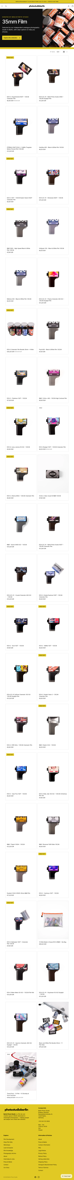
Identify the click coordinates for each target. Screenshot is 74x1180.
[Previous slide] (8, 75)
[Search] (6, 6)
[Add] (65, 91)
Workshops (7, 1145)
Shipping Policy (42, 1162)
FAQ (39, 1147)
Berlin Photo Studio (12, 1177)
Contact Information (44, 1145)
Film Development (9, 1139)
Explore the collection (12, 38)
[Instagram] (39, 1177)
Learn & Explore (8, 1147)
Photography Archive (10, 1153)
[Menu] (2, 6)
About (5, 1156)
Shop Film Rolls (8, 1142)
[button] (59, 52)
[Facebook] (35, 1177)
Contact (6, 1164)
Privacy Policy (42, 1153)
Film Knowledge (8, 1150)
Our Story (6, 1167)
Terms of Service (43, 1167)
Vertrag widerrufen (43, 1159)
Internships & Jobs (9, 1159)
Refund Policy (42, 1156)
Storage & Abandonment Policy (47, 1164)
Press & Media (8, 1162)
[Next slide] (33, 75)
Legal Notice (42, 1150)
